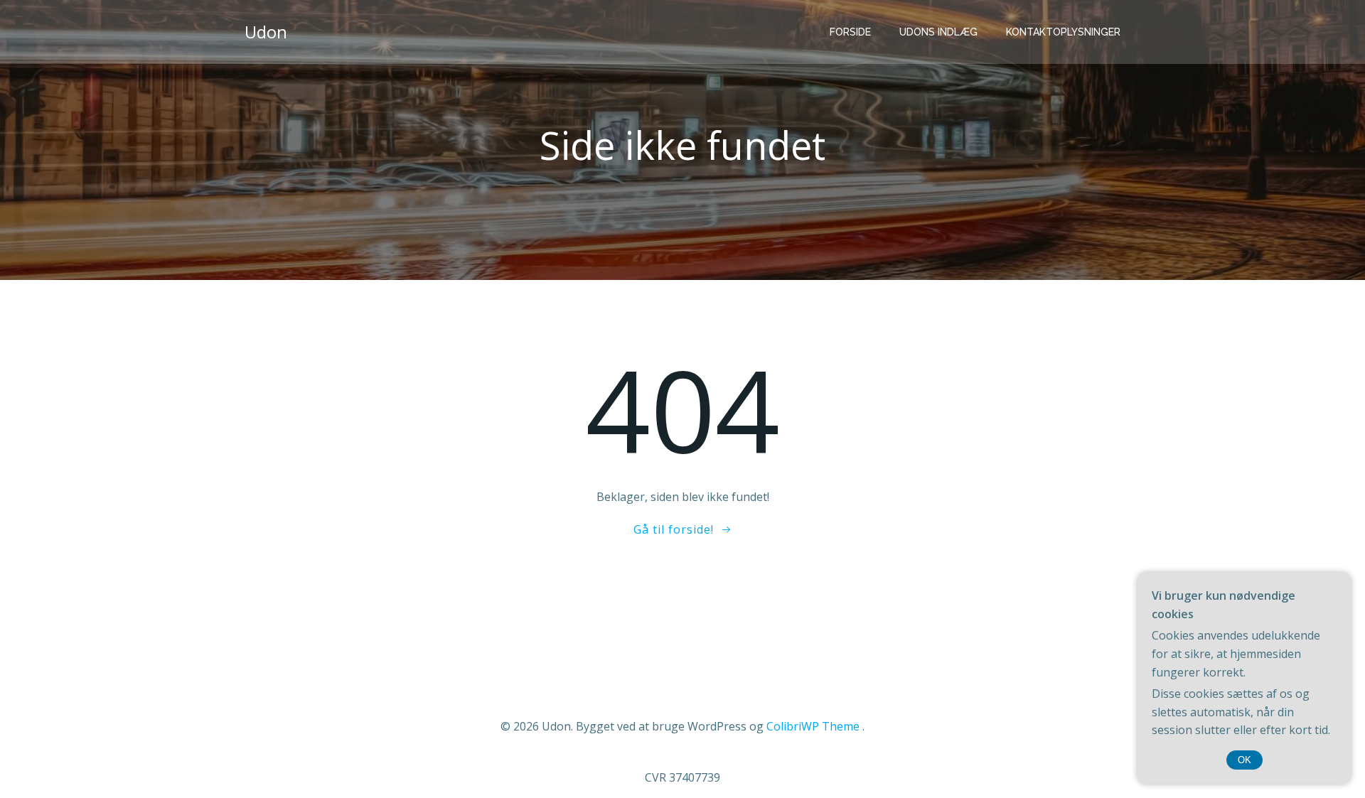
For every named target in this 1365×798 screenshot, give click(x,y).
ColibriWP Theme (813, 726)
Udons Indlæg (938, 32)
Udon (266, 31)
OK (1244, 760)
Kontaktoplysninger (1063, 32)
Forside (850, 32)
